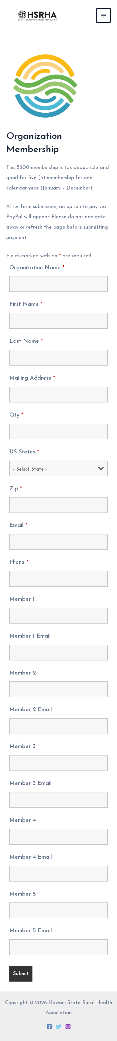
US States (24, 452)
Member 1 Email (30, 636)
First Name (25, 304)
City (16, 415)
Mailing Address (32, 378)
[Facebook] (49, 1026)
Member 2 (22, 673)
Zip (15, 489)
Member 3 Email (30, 783)
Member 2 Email (30, 710)
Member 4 (22, 820)
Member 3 (22, 747)
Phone (18, 562)
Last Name (26, 341)
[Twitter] (58, 1026)
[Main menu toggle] (103, 15)
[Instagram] (68, 1026)
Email (18, 525)
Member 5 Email (30, 931)
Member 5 (22, 894)
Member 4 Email (30, 857)
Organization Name (36, 268)
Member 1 (22, 599)
